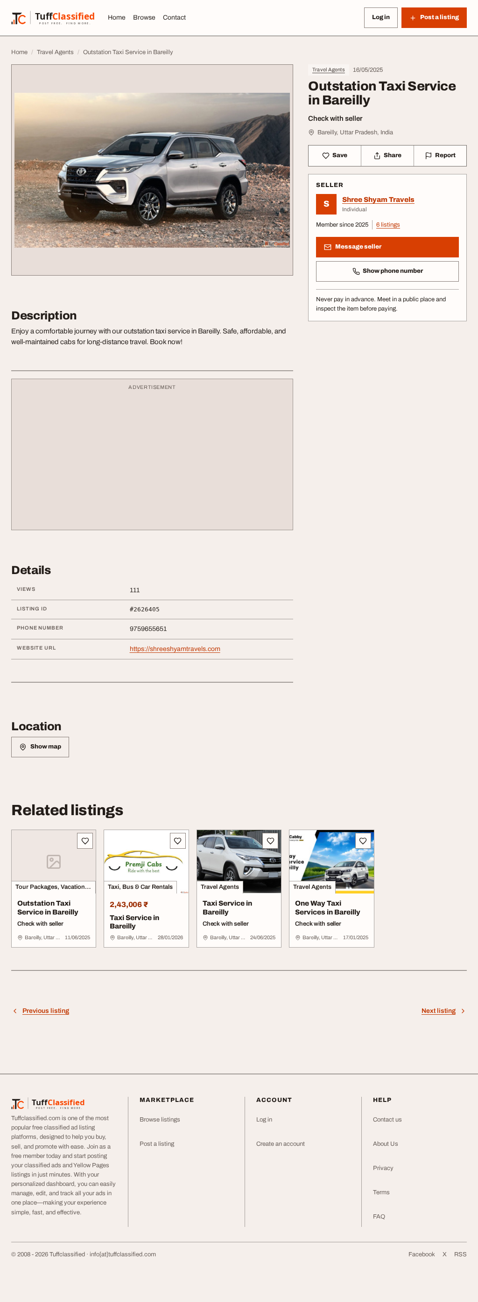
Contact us (387, 1119)
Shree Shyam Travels (378, 199)
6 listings (388, 225)
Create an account (280, 1144)
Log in (381, 17)
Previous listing (45, 1010)
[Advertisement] (152, 459)
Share (392, 155)
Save (339, 155)
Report (445, 155)
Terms (381, 1192)
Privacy (383, 1168)
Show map (45, 746)
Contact (174, 17)
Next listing (439, 1010)
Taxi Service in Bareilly (134, 922)
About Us (385, 1144)
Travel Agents (328, 69)
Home (117, 17)
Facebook (421, 1254)
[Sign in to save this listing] (85, 841)
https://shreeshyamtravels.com (175, 648)
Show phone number (393, 271)
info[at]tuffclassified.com (123, 1254)
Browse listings (160, 1119)
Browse (144, 17)
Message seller (358, 246)
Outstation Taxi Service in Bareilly (47, 908)
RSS (460, 1254)
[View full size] (152, 170)
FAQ (379, 1216)
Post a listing (157, 1144)
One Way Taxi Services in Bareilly (327, 908)
